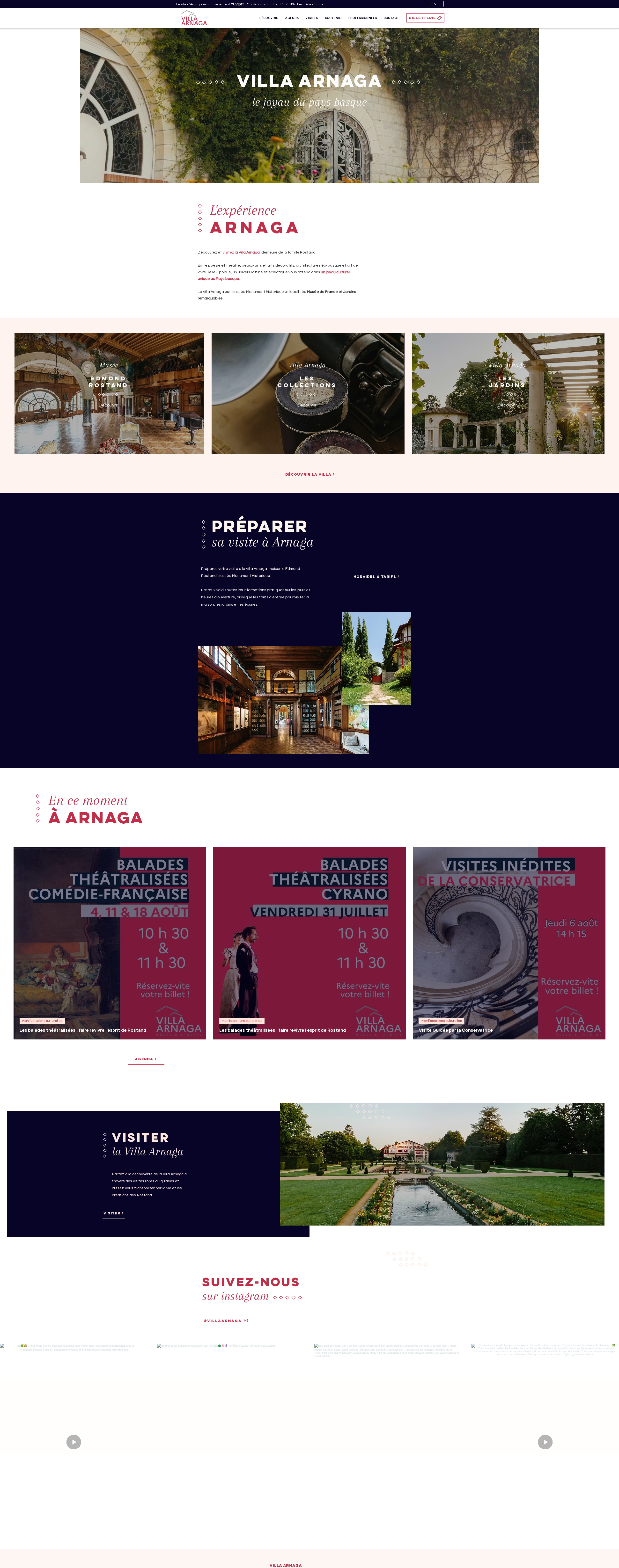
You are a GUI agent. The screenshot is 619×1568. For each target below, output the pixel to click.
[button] (269, 18)
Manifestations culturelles (42, 1021)
